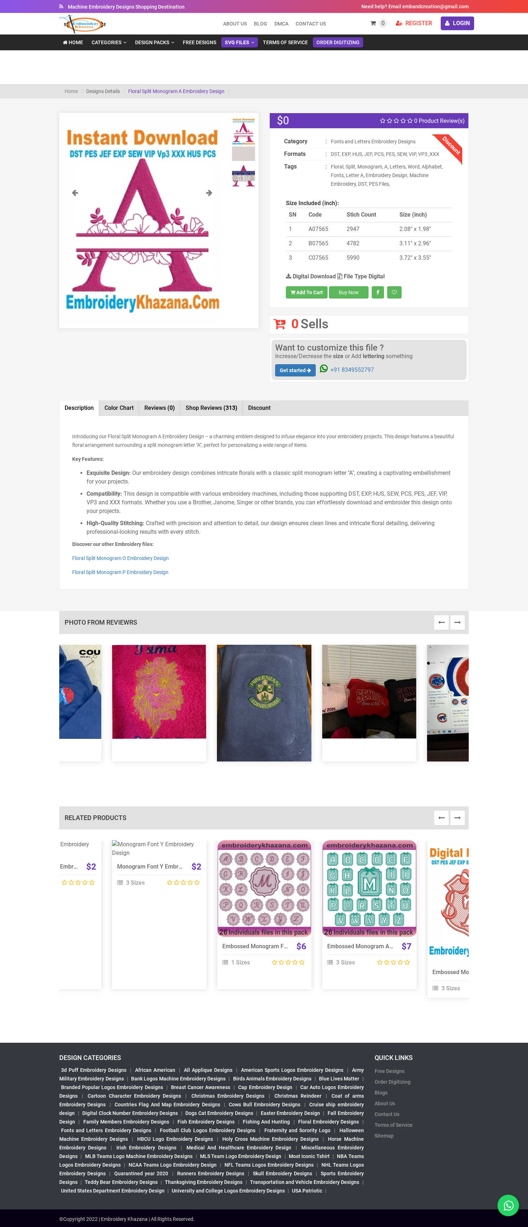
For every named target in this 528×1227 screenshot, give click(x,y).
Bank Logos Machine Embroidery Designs (178, 1079)
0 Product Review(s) (439, 120)
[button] (75, 255)
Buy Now (349, 292)
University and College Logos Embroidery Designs (228, 1191)
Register (418, 23)
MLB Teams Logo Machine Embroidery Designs (139, 1156)
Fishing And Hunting (266, 1122)
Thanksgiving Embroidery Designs (203, 1182)
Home (75, 42)
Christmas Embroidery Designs (227, 1096)
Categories (106, 42)
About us (235, 24)
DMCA (281, 24)
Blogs (381, 1093)
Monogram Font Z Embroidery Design (60, 866)
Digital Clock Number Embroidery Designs (130, 1113)
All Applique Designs (208, 1070)
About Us (385, 1103)
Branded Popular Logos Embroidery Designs (112, 1087)
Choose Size (261, 897)
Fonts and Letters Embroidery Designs (106, 1130)
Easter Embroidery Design (290, 1113)
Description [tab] (79, 407)
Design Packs (152, 42)
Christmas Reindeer (297, 1096)
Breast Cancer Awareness (200, 1087)
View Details (156, 847)
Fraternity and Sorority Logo (297, 1130)
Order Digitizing (338, 42)
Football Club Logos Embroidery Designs (207, 1130)
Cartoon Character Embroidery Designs (134, 1096)
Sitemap (384, 1136)
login (460, 23)
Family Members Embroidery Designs (126, 1122)
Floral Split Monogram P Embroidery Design (120, 572)
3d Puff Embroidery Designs (93, 1070)
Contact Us (311, 24)
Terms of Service (285, 42)
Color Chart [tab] (119, 407)
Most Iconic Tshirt (309, 1156)
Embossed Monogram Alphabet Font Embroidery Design (399, 946)
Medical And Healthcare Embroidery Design (238, 1147)
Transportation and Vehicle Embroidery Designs (305, 1182)
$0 (283, 120)
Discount (259, 407)
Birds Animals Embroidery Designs (272, 1079)
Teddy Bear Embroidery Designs (121, 1182)
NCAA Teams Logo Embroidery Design (173, 1165)
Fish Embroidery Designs (206, 1122)
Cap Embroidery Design (265, 1087)
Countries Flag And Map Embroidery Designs (167, 1104)
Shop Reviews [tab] (211, 407)
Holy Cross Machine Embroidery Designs (270, 1139)
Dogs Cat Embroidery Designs (219, 1113)
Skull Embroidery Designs (282, 1173)
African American (155, 1070)
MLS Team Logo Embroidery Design (240, 1156)
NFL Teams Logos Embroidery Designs (269, 1165)
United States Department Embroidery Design (113, 1191)
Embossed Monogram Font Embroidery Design (282, 946)
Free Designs (199, 42)
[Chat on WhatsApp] (508, 1205)
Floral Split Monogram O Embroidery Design (120, 558)
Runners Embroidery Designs (210, 1173)
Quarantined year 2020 (141, 1173)
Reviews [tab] (159, 407)
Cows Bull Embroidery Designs (264, 1104)
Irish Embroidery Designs (146, 1147)
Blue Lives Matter (339, 1079)
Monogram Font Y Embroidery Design (165, 866)
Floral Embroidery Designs (328, 1122)
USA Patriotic (307, 1191)
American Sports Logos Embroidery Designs (292, 1070)
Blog (260, 24)
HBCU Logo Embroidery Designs (175, 1139)
